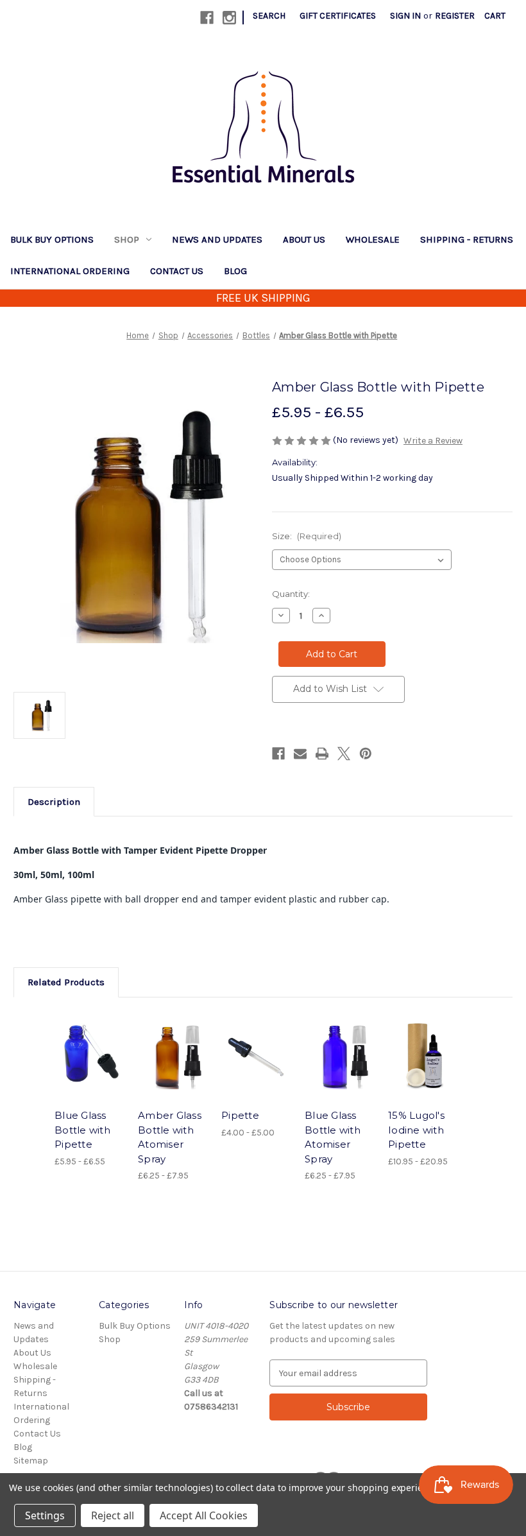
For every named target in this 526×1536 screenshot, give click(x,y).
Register (455, 15)
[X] (343, 754)
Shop (126, 239)
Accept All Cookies (204, 1515)
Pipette (240, 1115)
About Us (304, 239)
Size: (306, 536)
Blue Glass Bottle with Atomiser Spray (333, 1137)
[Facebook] (207, 17)
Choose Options (89, 1072)
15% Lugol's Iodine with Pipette (416, 1129)
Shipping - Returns (466, 239)
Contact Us (176, 271)
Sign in (405, 15)
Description (54, 801)
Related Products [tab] (66, 982)
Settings (45, 1515)
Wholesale (373, 239)
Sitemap (30, 1460)
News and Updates (217, 239)
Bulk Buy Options (52, 239)
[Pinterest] (365, 754)
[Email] (300, 754)
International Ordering (70, 271)
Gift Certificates (338, 15)
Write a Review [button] (432, 440)
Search (269, 15)
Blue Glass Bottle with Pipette (82, 1129)
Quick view (89, 1040)
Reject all (112, 1515)
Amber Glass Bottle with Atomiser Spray (169, 1137)
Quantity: (291, 594)
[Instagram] (229, 17)
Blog (235, 271)
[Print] (322, 754)
